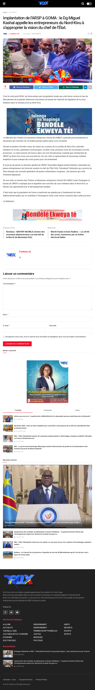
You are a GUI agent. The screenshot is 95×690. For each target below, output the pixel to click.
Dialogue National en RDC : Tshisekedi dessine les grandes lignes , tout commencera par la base (42, 523)
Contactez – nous (9, 680)
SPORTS (67, 634)
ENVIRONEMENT (40, 628)
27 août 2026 (10, 525)
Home (5, 12)
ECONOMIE (7, 637)
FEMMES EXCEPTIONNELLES (45, 631)
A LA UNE (6, 624)
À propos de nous (25, 680)
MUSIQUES (38, 637)
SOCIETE (67, 631)
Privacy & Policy (41, 680)
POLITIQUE (38, 640)
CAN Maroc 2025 (10, 631)
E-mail (6, 325)
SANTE (67, 624)
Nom (6, 314)
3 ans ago (26, 34)
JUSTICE (37, 634)
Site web (52, 326)
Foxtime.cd (14, 34)
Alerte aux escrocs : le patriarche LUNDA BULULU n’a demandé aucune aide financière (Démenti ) (52, 416)
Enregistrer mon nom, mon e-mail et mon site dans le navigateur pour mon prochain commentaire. (45, 337)
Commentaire (9, 283)
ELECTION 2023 (9, 640)
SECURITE (68, 628)
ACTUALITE (13, 12)
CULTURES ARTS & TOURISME (15, 634)
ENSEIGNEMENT (40, 624)
